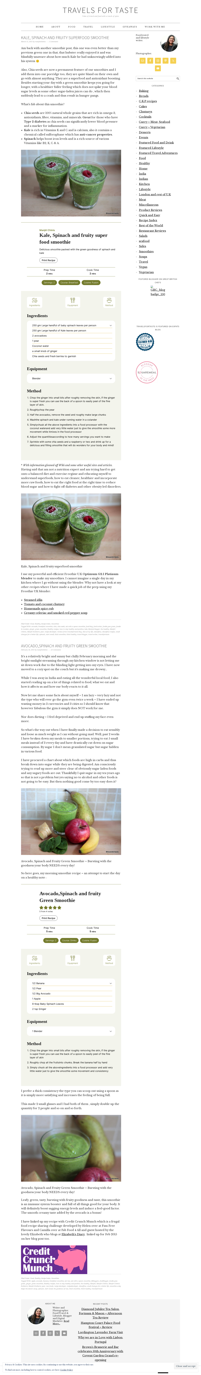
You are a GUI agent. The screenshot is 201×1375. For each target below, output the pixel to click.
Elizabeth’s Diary (73, 1234)
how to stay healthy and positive (72, 629)
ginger (32, 629)
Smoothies (55, 624)
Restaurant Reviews (152, 230)
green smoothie (40, 629)
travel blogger (82, 634)
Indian (143, 179)
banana (46, 1281)
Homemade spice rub (39, 608)
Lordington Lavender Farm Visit (100, 1332)
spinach (42, 634)
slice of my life (88, 632)
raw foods (49, 1286)
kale (85, 629)
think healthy (71, 634)
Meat (142, 199)
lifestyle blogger (94, 629)
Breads (143, 96)
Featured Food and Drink (156, 142)
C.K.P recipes (148, 101)
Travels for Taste (101, 10)
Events (143, 137)
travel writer (93, 634)
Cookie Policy (66, 1370)
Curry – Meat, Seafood (154, 122)
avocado (34, 626)
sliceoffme (97, 632)
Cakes (143, 106)
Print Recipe (48, 260)
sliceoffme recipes (108, 632)
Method (109, 305)
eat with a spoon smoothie (75, 626)
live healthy (105, 629)
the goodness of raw (61, 1289)
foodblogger (104, 1281)
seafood (144, 241)
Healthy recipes (53, 629)
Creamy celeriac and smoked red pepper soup (55, 613)
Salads (143, 236)
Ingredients (34, 305)
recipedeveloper (72, 1286)
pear (42, 632)
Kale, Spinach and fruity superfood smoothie (65, 37)
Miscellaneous (148, 204)
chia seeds (61, 626)
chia (55, 626)
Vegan (143, 267)
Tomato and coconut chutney (44, 604)
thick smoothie (60, 634)
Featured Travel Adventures (158, 153)
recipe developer (50, 632)
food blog (89, 626)
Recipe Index (45, 624)
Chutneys (145, 111)
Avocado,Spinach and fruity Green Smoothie (64, 645)
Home (143, 168)
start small (50, 634)
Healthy (37, 624)
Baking (143, 91)
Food (32, 624)
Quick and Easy (149, 215)
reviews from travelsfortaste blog (69, 632)
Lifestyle (145, 189)
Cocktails (145, 116)
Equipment (73, 305)
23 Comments (56, 650)
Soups (143, 256)
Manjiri (93, 1284)
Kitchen (144, 184)
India (142, 173)
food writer (98, 626)
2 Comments (53, 42)
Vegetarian (146, 272)
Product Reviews (150, 210)
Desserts (145, 132)
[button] (110, 325)
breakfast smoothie (45, 626)
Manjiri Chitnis (102, 1284)
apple (33, 1281)
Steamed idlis (33, 600)
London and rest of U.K (155, 194)
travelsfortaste (103, 634)
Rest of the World (151, 225)
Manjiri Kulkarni (33, 632)
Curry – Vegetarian (152, 127)
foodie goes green (109, 626)
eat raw (67, 1281)
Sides (142, 246)
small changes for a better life (98, 1286)
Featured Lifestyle (151, 148)
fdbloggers (95, 1281)
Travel (143, 261)
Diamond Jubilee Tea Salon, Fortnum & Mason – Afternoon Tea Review (100, 1313)
